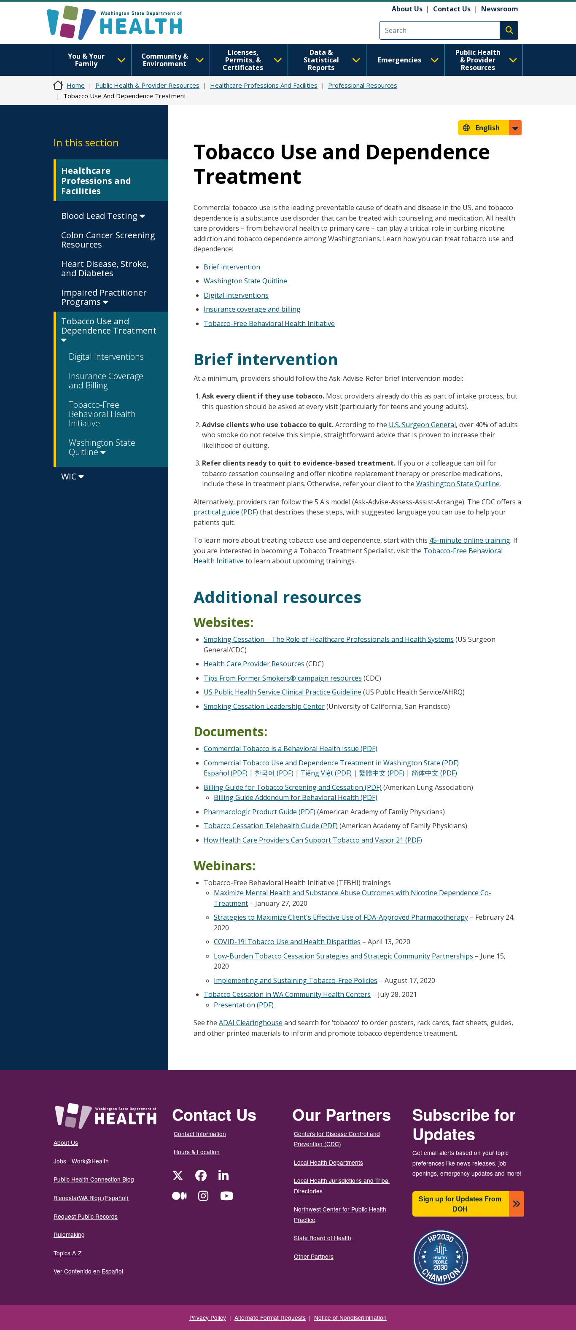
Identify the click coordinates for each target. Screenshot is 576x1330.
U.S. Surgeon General (422, 424)
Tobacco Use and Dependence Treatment (108, 325)
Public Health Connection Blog (94, 1179)
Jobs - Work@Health (81, 1161)
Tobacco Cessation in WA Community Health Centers (287, 994)
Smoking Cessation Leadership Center (264, 706)
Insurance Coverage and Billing (106, 380)
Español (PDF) (226, 773)
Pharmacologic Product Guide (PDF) (259, 811)
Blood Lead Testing (100, 215)
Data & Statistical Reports (321, 60)
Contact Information (200, 1133)
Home (76, 85)
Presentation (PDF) (244, 1005)
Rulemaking (69, 1234)
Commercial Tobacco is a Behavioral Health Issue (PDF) (290, 748)
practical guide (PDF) (226, 512)
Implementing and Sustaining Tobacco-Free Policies (295, 980)
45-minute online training (469, 540)
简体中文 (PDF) (434, 773)
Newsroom (499, 8)
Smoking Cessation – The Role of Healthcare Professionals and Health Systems (329, 639)
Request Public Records (86, 1216)
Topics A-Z (67, 1253)
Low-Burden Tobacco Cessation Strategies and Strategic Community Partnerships (343, 956)
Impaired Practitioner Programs (104, 297)
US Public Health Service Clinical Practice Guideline (282, 692)
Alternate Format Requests (270, 1317)
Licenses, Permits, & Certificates (243, 60)
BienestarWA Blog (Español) (91, 1197)
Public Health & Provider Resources (478, 60)
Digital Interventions (106, 356)
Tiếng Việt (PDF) (326, 773)
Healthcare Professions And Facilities (264, 85)
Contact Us (452, 8)
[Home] (122, 23)
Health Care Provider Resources (254, 663)
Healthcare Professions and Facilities (96, 181)
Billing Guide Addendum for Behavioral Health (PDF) (295, 797)
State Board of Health (322, 1237)
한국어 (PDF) (274, 773)
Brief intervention (232, 267)
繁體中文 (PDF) (381, 773)
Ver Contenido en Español (88, 1271)
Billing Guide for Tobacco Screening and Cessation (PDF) (293, 787)
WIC (69, 476)
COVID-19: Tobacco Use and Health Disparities (287, 941)
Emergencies (399, 60)
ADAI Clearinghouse (251, 1022)
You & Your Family (86, 59)
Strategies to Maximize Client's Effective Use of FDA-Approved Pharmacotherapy (341, 917)
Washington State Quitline (102, 447)
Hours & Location (197, 1151)
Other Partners (314, 1256)
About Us (407, 8)
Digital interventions (236, 295)
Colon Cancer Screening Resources (108, 239)
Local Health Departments (328, 1162)
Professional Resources (362, 85)
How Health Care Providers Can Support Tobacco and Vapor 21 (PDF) (313, 840)
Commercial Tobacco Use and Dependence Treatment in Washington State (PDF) (331, 762)
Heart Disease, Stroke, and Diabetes (105, 268)
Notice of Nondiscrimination (350, 1317)
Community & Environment (164, 59)
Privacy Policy (207, 1317)
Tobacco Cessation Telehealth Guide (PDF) (271, 825)
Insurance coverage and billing (252, 309)
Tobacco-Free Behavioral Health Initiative (102, 414)
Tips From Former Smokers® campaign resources (283, 678)
